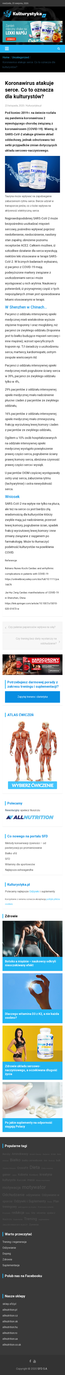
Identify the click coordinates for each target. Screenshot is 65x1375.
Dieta (35, 1167)
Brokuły (52, 1161)
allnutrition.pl (9, 1309)
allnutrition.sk (10, 1321)
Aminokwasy (20, 1154)
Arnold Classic (35, 1154)
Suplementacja (11, 1265)
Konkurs (33, 1174)
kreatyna (46, 1174)
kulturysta (9, 1180)
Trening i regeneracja (14, 1241)
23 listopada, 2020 (14, 105)
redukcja (18, 1213)
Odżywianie (9, 1247)
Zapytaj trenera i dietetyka (33, 696)
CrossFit (22, 1168)
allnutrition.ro (9, 1333)
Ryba (28, 1213)
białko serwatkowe (32, 1160)
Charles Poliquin (9, 1168)
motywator (34, 1187)
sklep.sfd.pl (9, 1303)
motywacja (11, 1187)
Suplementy (17, 1219)
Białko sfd (11, 853)
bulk (58, 1160)
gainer (6, 1174)
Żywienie (34, 1224)
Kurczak (21, 1180)
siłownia (41, 1213)
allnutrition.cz (10, 1315)
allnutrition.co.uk (11, 1344)
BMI (45, 1161)
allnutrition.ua (10, 1338)
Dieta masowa (47, 1168)
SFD (7, 858)
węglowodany (43, 1219)
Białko (15, 1160)
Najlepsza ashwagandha (19, 869)
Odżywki (34, 891)
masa (30, 1180)
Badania (46, 1154)
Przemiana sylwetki (46, 1207)
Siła (33, 1213)
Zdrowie (7, 1259)
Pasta (49, 1202)
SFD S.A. (43, 1368)
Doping (6, 1253)
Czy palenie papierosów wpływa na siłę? (32, 627)
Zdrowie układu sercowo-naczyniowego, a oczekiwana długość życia (31, 1070)
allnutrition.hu (10, 1327)
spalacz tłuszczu (30, 810)
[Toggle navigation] (6, 48)
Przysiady (6, 1213)
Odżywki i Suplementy (30, 1201)
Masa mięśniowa (43, 1180)
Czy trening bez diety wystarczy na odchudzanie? (36, 641)
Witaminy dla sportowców (20, 864)
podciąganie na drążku (27, 1207)
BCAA (53, 1154)
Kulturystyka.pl (34, 105)
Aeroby (6, 1154)
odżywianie (33, 1195)
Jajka (14, 1175)
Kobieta (23, 1174)
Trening (30, 1219)
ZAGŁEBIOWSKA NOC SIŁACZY (15, 1225)
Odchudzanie (13, 1195)
